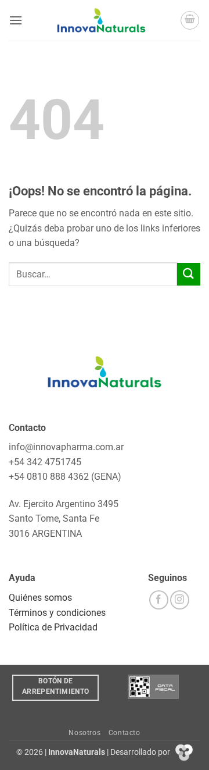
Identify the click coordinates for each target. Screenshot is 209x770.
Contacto (124, 733)
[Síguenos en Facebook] (158, 599)
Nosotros (84, 733)
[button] (16, 20)
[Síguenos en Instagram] (179, 599)
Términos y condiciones (57, 612)
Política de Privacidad (53, 627)
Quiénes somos (40, 597)
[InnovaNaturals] (101, 20)
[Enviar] (188, 274)
